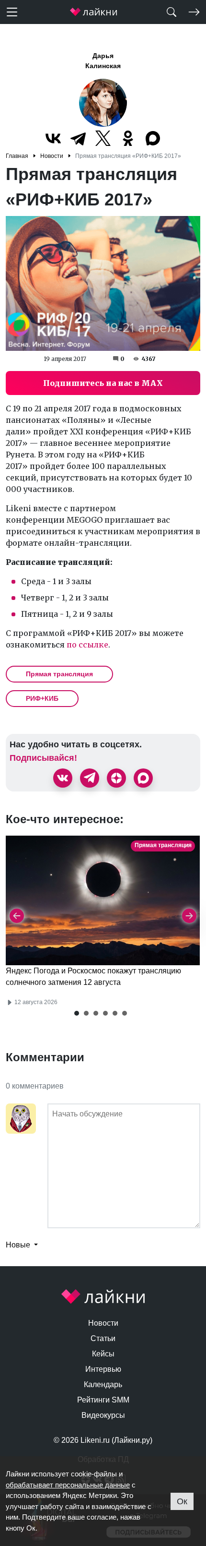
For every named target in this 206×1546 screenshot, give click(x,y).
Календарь (103, 1384)
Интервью (103, 1369)
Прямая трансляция (59, 674)
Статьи (103, 1338)
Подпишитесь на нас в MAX (103, 383)
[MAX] (152, 138)
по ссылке (87, 644)
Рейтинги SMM (103, 1400)
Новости (103, 1323)
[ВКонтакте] (53, 138)
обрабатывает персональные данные (68, 1485)
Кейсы (103, 1354)
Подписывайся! (43, 758)
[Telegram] (78, 138)
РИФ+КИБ (42, 698)
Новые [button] (19, 1245)
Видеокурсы (103, 1415)
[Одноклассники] (127, 138)
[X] (103, 138)
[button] (76, 1013)
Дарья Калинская (103, 61)
